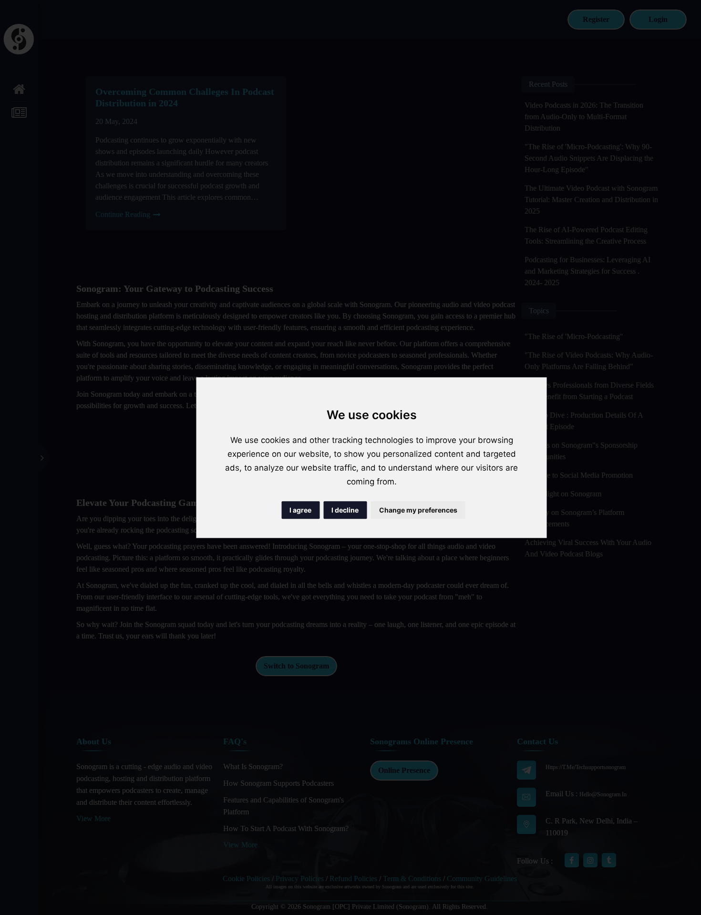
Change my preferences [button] (418, 510)
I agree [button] (300, 510)
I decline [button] (345, 510)
